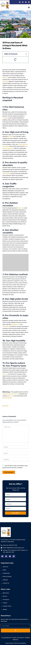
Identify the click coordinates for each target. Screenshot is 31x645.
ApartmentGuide (6, 397)
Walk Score (10, 395)
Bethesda (10, 136)
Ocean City (21, 208)
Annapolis (5, 81)
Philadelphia (5, 326)
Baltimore (5, 77)
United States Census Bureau (10, 394)
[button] (28, 7)
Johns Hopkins (6, 173)
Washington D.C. (15, 324)
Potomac (4, 374)
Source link (5, 405)
